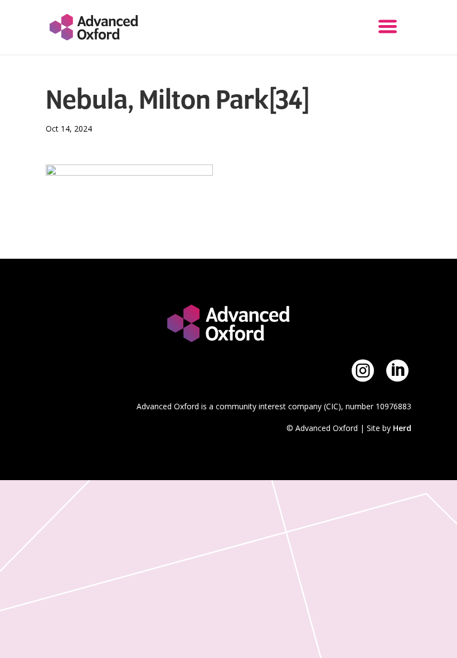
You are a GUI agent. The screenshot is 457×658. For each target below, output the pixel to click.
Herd (402, 428)
